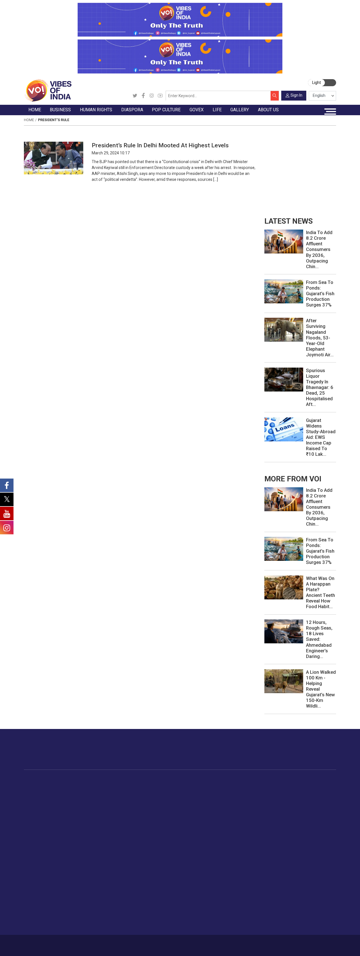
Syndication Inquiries (295, 910)
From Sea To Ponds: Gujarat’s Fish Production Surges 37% (320, 293)
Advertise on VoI (292, 877)
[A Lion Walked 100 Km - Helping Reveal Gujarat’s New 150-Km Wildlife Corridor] (283, 681)
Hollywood (187, 792)
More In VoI (281, 871)
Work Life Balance (319, 832)
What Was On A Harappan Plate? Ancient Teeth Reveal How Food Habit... (320, 592)
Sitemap (145, 943)
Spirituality (312, 865)
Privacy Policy (124, 943)
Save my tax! (84, 812)
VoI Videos (39, 890)
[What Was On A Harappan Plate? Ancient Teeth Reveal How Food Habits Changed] (283, 587)
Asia (142, 792)
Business (75, 780)
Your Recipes (260, 799)
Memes (36, 904)
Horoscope (313, 786)
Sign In (296, 95)
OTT (182, 799)
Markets (79, 806)
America (146, 786)
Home (29, 120)
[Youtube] (160, 95)
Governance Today (222, 786)
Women (310, 792)
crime (34, 812)
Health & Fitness (318, 838)
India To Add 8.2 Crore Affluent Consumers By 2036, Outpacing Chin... (319, 249)
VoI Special (39, 819)
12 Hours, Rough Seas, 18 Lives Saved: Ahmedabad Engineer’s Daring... (319, 639)
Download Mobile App (307, 945)
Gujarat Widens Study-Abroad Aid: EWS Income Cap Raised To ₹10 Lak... (321, 437)
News (115, 786)
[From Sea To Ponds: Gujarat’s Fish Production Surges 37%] (283, 291)
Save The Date (42, 877)
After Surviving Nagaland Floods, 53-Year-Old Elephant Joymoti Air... (320, 337)
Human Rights (117, 780)
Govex (206, 780)
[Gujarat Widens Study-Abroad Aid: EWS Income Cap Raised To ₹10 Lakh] (283, 429)
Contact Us (80, 943)
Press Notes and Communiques (306, 884)
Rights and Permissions (298, 923)
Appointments (218, 806)
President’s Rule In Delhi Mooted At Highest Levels (160, 145)
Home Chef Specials (267, 786)
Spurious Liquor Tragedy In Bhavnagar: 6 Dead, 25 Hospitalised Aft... (319, 387)
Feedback (101, 943)
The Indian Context (46, 799)
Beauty (309, 858)
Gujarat (35, 806)
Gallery (30, 871)
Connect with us (308, 754)
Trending (37, 786)
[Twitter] (135, 95)
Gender (309, 799)
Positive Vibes (42, 825)
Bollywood (187, 786)
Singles (309, 825)
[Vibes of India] (47, 90)
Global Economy (87, 799)
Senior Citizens (316, 819)
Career (43, 943)
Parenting (311, 812)
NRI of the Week (154, 799)
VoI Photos (39, 910)
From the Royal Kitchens (271, 792)
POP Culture (184, 780)
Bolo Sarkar (216, 799)
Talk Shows (39, 884)
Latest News (40, 792)
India (76, 786)
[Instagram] (152, 95)
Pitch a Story (288, 897)
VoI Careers (287, 917)
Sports (309, 852)
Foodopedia (254, 780)
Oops (281, 904)
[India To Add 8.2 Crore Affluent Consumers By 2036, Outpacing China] (283, 241)
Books (184, 806)
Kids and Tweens (319, 845)
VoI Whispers (217, 792)
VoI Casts (38, 897)
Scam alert (286, 890)
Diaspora (141, 780)
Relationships (315, 806)
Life (301, 780)
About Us (60, 943)
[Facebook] (143, 95)
